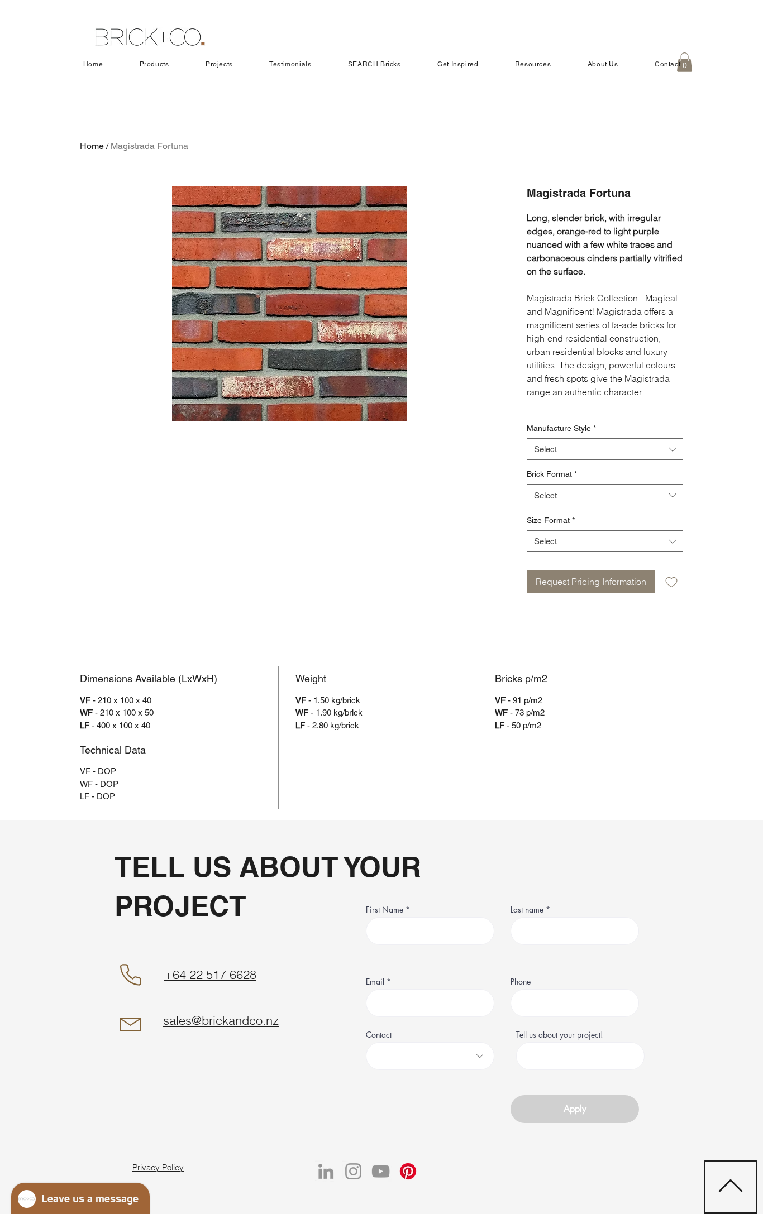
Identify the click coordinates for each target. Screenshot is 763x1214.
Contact (379, 1035)
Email (375, 982)
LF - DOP (97, 796)
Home (92, 146)
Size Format (551, 520)
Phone (521, 982)
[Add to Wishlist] (671, 581)
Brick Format (552, 473)
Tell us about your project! (559, 1035)
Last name (528, 910)
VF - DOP (98, 771)
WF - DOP (99, 784)
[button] (154, 64)
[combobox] (605, 449)
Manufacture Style (561, 428)
